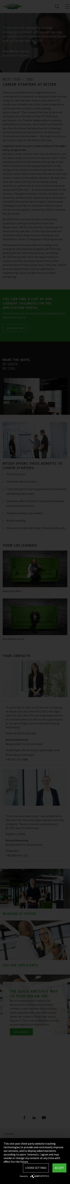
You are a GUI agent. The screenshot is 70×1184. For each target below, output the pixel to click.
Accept (59, 1168)
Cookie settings (35, 1168)
